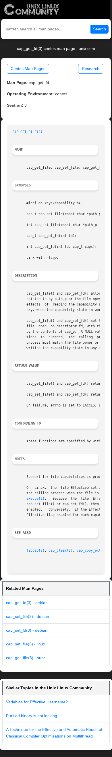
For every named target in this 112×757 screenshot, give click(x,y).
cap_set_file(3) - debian (27, 616)
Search (99, 29)
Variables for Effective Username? (37, 702)
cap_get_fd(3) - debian (27, 602)
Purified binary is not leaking (31, 715)
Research (90, 68)
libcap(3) (35, 550)
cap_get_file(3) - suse (26, 657)
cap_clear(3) (61, 550)
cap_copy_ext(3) (92, 550)
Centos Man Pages (28, 68)
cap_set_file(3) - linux (25, 644)
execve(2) (35, 499)
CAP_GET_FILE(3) (27, 132)
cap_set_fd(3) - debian (26, 630)
